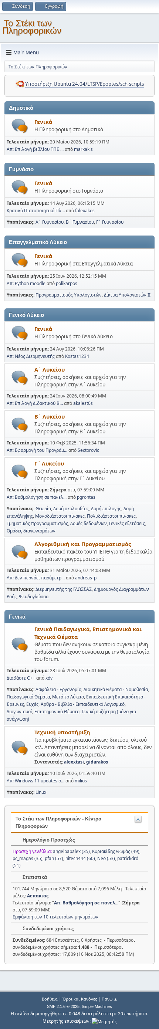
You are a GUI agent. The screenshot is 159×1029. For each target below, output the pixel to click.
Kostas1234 (77, 356)
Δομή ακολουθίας (71, 508)
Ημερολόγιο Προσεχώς (48, 840)
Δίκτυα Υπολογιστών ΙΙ (127, 295)
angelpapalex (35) (71, 851)
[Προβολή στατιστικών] (104, 1021)
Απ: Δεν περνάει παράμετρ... (36, 578)
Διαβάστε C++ (21, 678)
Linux (40, 792)
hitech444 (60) (80, 858)
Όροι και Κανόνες (79, 999)
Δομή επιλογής (106, 508)
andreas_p (86, 578)
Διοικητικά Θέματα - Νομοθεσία (116, 689)
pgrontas (86, 497)
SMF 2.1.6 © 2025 (63, 1006)
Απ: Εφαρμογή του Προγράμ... (37, 450)
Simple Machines (97, 1006)
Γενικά (43, 121)
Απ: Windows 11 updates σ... (35, 781)
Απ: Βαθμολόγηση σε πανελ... (37, 497)
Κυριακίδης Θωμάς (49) (115, 851)
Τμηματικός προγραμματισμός (37, 523)
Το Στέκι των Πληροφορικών (31, 26)
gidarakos (97, 762)
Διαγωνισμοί (19, 711)
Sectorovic (88, 450)
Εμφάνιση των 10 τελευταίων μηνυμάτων (55, 917)
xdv (49, 678)
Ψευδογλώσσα (33, 596)
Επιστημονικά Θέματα (57, 711)
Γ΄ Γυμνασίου (110, 222)
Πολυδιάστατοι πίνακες (111, 516)
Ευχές (32, 704)
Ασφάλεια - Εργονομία (58, 689)
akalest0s (83, 403)
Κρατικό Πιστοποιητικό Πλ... (36, 210)
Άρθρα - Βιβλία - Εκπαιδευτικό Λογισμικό (83, 704)
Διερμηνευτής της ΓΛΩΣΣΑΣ (63, 589)
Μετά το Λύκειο (68, 697)
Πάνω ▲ (110, 999)
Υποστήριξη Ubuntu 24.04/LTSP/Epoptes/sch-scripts (84, 84)
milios (81, 781)
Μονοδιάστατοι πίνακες (60, 516)
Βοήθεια (50, 999)
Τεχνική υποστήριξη (62, 732)
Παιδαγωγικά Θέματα (28, 697)
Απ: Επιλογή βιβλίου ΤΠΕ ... (35, 149)
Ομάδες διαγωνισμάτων (31, 531)
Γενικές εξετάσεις (127, 523)
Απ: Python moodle (26, 283)
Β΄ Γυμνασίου (80, 222)
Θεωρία (43, 508)
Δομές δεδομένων (88, 523)
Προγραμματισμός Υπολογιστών (68, 295)
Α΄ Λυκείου (49, 369)
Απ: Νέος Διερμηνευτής (31, 356)
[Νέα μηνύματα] (19, 126)
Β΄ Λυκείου (49, 416)
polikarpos (66, 283)
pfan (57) (54, 858)
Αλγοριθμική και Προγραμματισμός (82, 544)
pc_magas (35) (28, 858)
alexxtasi (74, 762)
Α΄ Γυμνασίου (49, 222)
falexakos (85, 210)
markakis (83, 149)
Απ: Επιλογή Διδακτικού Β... (35, 403)
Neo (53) (106, 858)
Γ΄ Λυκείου (49, 463)
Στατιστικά (34, 877)
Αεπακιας (37, 896)
